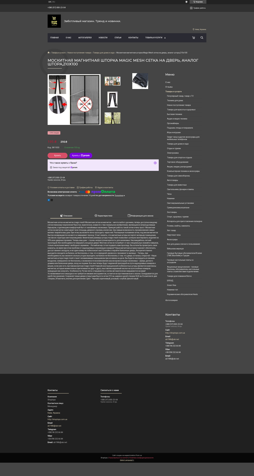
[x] (52, 200)
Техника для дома (175, 100)
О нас (68, 38)
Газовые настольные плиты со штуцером (180, 261)
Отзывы (169, 87)
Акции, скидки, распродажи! (179, 167)
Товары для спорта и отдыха (179, 157)
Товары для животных (177, 185)
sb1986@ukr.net (172, 339)
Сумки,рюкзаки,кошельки (178, 208)
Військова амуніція (175, 249)
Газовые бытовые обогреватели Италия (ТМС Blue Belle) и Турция (184, 254)
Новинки (170, 198)
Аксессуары (172, 239)
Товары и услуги (153, 38)
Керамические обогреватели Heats (182, 294)
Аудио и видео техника (177, 119)
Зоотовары (172, 212)
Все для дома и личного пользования (183, 244)
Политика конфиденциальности (141, 458)
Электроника (173, 153)
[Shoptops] (54, 21)
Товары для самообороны (178, 176)
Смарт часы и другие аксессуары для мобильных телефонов (183, 138)
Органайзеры (173, 123)
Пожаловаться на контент (118, 458)
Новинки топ (172, 290)
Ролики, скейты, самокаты (178, 226)
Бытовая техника (174, 114)
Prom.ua (139, 455)
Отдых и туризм (174, 148)
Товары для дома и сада (103, 53)
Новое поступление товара (79, 53)
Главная (54, 38)
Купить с (76, 155)
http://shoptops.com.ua (175, 333)
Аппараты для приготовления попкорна (184, 221)
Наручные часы (174, 235)
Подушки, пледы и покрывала (180, 128)
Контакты (133, 38)
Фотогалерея (85, 38)
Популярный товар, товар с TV (180, 96)
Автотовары (172, 180)
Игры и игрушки (174, 132)
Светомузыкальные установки (180, 203)
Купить (57, 155)
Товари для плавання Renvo (179, 276)
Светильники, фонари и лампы (180, 189)
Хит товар (171, 230)
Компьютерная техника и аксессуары (183, 171)
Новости (103, 38)
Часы (169, 194)
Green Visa (171, 285)
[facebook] (49, 200)
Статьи (118, 38)
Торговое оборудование (177, 162)
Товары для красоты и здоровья (181, 110)
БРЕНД (170, 281)
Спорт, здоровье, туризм (178, 217)
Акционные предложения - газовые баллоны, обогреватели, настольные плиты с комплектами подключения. (183, 269)
